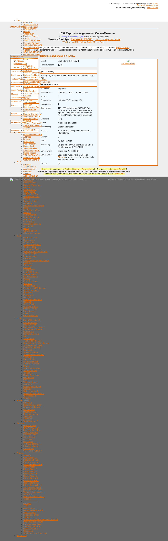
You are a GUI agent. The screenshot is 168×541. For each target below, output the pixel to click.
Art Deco (27, 137)
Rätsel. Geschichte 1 (32, 485)
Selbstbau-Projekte (31, 348)
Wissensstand (29, 396)
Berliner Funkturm (31, 75)
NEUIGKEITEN (30, 29)
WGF (61, 179)
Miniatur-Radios (30, 286)
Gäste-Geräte (29, 437)
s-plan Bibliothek (30, 361)
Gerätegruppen (30, 231)
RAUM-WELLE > (30, 529)
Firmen (26, 89)
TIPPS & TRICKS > (31, 155)
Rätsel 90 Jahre (30, 476)
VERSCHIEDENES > (32, 125)
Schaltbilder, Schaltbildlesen (36, 343)
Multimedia (28, 293)
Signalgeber (28, 350)
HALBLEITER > (30, 238)
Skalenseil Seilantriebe (33, 354)
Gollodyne (27, 439)
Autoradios (28, 180)
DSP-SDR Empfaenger (33, 206)
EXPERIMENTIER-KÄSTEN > (36, 86)
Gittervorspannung (31, 233)
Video (26, 380)
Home (19, 20)
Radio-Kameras (30, 322)
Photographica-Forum (33, 522)
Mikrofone (27, 283)
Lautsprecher (29, 270)
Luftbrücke (28, 517)
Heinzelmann (29, 240)
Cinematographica (31, 526)
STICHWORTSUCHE (32, 52)
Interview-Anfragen (31, 43)
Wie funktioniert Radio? (33, 393)
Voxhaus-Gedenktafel (32, 123)
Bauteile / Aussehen (32, 185)
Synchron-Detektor (31, 368)
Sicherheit (27, 419)
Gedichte (27, 96)
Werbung (27, 389)
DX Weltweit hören (31, 210)
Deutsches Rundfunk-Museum (36, 82)
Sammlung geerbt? (31, 151)
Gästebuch (118, 174)
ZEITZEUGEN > (30, 130)
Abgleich (27, 164)
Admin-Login (140, 179)
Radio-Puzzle (29, 467)
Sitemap (130, 179)
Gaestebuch (28, 34)
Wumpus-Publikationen (33, 497)
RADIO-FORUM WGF (32, 45)
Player (26, 313)
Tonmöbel (27, 373)
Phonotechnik (29, 311)
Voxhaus (27, 121)
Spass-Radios (29, 153)
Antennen (27, 171)
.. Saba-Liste (28, 338)
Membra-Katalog (30, 277)
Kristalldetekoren (30, 446)
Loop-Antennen (30, 274)
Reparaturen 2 (29, 412)
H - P (19, 235)
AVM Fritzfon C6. (70, 42)
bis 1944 (17, 60)
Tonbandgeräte (30, 371)
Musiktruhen (28, 141)
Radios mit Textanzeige (33, 327)
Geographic (28, 226)
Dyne (25, 208)
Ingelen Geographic (32, 244)
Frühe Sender (29, 91)
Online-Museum (30, 306)
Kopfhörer (27, 263)
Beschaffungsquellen (32, 405)
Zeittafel (26, 128)
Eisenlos (27, 212)
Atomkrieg (27, 70)
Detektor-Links (29, 435)
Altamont (27, 455)
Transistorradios (17, 71)
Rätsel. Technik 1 (31, 480)
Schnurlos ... (28, 357)
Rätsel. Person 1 (30, 478)
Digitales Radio (30, 201)
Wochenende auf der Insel (35, 533)
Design (26, 139)
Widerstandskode (31, 391)
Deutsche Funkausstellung (35, 80)
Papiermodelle (29, 144)
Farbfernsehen (29, 215)
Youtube (27, 398)
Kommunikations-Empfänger (36, 261)
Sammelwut (28, 146)
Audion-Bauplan (30, 176)
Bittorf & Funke (29, 190)
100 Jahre (27, 66)
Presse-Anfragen (30, 462)
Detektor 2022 (29, 425)
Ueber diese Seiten (32, 54)
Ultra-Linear (28, 377)
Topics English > (30, 25)
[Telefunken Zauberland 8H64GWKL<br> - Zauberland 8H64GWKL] (128, 62)
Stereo (26, 366)
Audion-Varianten (31, 178)
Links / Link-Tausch (31, 41)
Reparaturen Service (32, 329)
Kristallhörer (28, 448)
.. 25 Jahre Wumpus (32, 487)
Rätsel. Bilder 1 (30, 458)
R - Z (19, 318)
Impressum (22, 535)
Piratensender (29, 109)
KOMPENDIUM (23, 400)
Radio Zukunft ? (30, 325)
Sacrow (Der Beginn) (32, 114)
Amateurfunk (29, 169)
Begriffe (26, 187)
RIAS (25, 112)
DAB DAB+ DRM (30, 194)
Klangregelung (30, 256)
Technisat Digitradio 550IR (107, 39)
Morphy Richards (31, 290)
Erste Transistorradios (33, 84)
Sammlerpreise (30, 148)
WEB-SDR (28, 494)
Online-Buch (28, 304)
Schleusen (28, 531)
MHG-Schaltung (30, 281)
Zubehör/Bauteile (18, 98)
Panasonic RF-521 (82, 39)
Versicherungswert (31, 157)
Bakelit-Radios (29, 183)
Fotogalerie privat (31, 515)
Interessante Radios (32, 249)
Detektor (20, 423)
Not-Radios (28, 302)
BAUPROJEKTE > (31, 428)
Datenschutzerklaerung (147, 5)
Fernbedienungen (31, 217)
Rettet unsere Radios (32, 107)
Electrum (62, 157)
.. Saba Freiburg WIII (32, 341)
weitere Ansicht (128, 63)
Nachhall (27, 297)
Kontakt (26, 38)
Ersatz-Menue (152, 3)
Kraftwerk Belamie (27, 266)
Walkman (27, 384)
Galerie (26, 31)
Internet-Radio (29, 247)
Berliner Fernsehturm (32, 73)
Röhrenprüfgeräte (31, 334)
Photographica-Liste (32, 524)
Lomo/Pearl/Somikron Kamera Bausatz (40, 519)
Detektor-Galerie (30, 432)
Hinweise (45, 169)
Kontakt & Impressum (117, 179)
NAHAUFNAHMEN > (32, 299)
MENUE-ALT (29, 22)
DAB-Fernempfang (31, 196)
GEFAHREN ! (29, 222)
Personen (27, 105)
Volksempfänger (30, 118)
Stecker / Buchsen (31, 364)
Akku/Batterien (29, 167)
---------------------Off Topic (30, 502)
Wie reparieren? (30, 421)
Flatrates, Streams (31, 460)
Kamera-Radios (30, 254)
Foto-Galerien (29, 513)
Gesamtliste (87, 169)
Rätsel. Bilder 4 (30, 474)
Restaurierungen (30, 414)
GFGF (26, 228)
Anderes (20, 453)
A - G (19, 162)
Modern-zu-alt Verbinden (34, 288)
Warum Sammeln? (31, 160)
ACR (25, 506)
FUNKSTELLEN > (31, 93)
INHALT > (27, 403)
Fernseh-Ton (29, 219)
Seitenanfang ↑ (152, 179)
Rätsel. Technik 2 (31, 483)
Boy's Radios (29, 192)
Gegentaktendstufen (32, 224)
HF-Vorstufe (28, 242)
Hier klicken (152, 7)
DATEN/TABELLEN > (32, 77)
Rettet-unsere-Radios (32, 47)
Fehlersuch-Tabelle (32, 407)
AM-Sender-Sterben (32, 68)
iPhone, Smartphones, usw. (35, 251)
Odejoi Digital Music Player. (93, 42)
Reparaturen (29, 409)
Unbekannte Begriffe (117, 169)
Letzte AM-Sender (31, 272)
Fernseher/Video (18, 83)
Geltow (26, 98)
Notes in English (30, 27)
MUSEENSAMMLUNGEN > (31, 101)
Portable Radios (30, 316)
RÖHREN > (28, 332)
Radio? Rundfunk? (31, 320)
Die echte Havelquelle (33, 510)
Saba (25, 336)
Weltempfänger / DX (32, 387)
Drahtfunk (27, 203)
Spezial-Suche (122, 47)
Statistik (26, 50)
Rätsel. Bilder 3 (30, 471)
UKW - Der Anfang (31, 375)
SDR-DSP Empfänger (33, 345)
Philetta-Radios (30, 309)
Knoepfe (27, 258)
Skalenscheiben (30, 352)
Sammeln (21, 132)
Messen (26, 279)
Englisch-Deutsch (31, 36)
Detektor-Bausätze (31, 430)
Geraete (20, 61)
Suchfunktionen (72, 169)
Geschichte (28, 442)
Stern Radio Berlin (31, 116)
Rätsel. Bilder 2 (30, 469)
